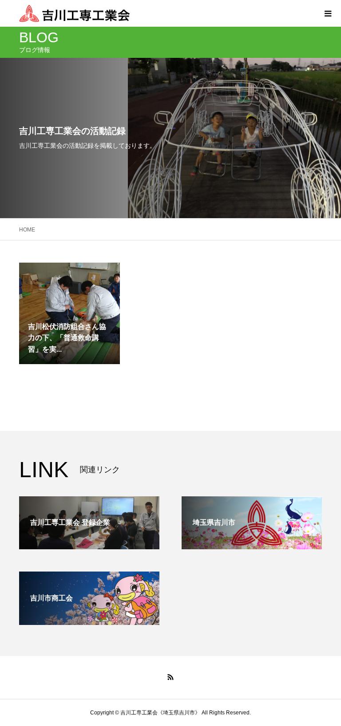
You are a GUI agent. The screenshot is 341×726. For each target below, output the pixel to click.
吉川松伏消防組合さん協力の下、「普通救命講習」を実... (67, 338)
